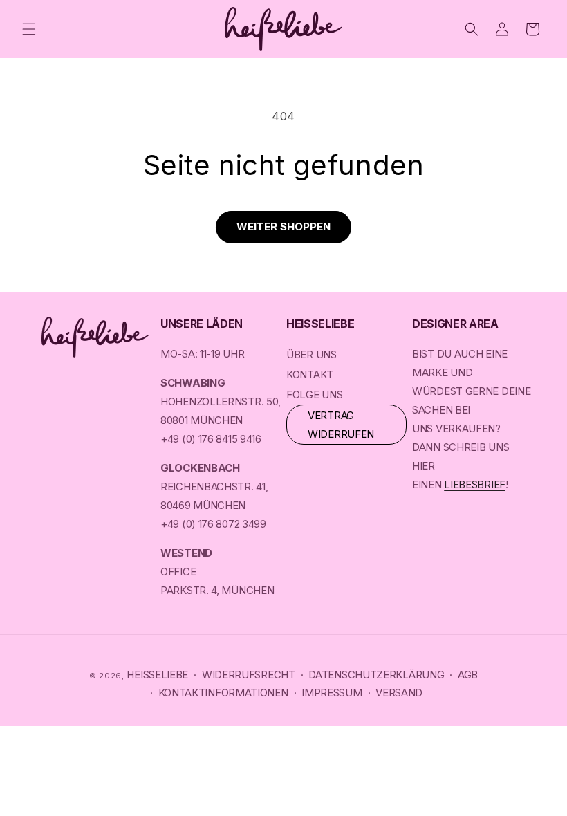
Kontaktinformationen (223, 692)
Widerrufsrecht (248, 674)
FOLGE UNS (314, 394)
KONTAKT (309, 374)
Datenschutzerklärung (376, 674)
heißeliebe (157, 674)
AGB (468, 674)
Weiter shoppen (283, 226)
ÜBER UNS (311, 354)
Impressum (331, 692)
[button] (29, 29)
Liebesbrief (474, 484)
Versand (398, 692)
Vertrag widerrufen (341, 425)
